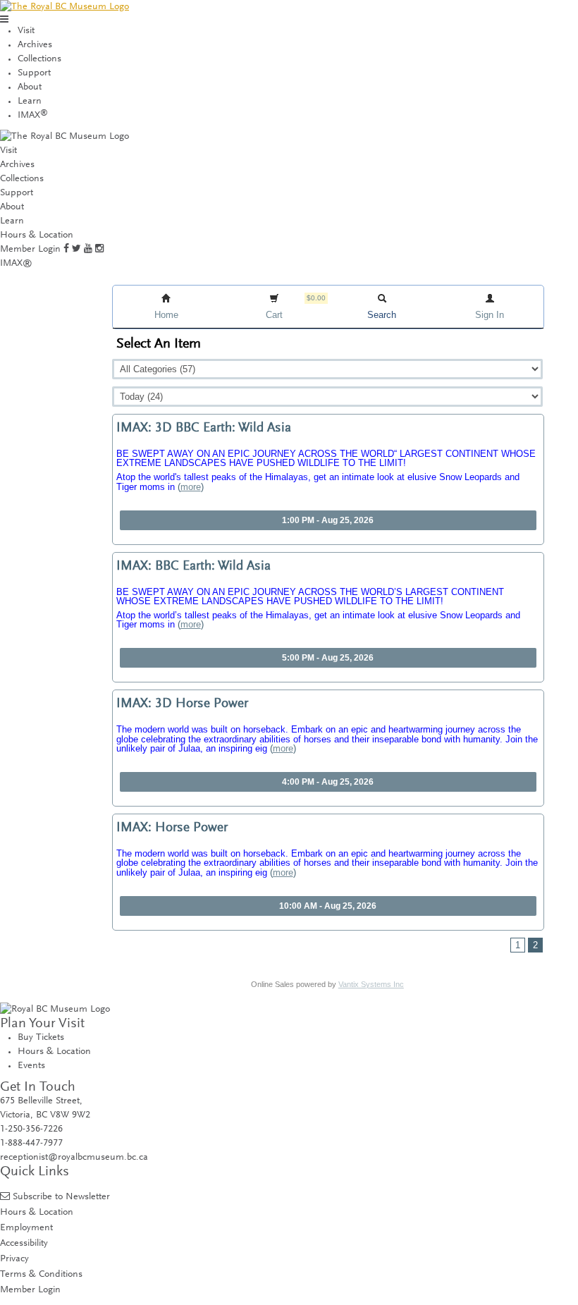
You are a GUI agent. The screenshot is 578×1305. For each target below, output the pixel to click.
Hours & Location (36, 235)
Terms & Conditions (41, 1274)
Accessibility (24, 1243)
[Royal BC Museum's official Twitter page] (76, 250)
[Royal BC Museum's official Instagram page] (99, 250)
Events (31, 1066)
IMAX (33, 116)
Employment (26, 1228)
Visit (26, 31)
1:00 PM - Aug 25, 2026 (328, 520)
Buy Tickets (41, 1038)
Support (34, 73)
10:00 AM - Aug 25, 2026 (327, 906)
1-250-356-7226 (31, 1129)
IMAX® (16, 264)
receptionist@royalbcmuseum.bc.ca (74, 1158)
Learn (30, 101)
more (190, 487)
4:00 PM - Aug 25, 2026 (328, 782)
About (30, 87)
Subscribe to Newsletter (61, 1196)
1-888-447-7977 (31, 1143)
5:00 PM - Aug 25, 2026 (328, 658)
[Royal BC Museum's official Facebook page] (66, 250)
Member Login (30, 250)
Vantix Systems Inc (371, 984)
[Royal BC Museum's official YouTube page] (88, 250)
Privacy (14, 1259)
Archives (35, 45)
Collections (39, 59)
